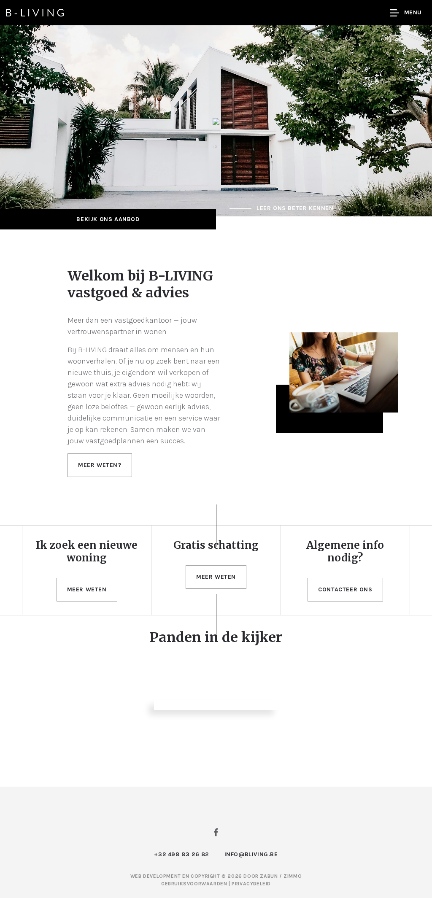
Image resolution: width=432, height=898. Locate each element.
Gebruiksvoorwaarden (195, 884)
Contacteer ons (345, 589)
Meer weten (87, 589)
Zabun (269, 876)
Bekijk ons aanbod (107, 219)
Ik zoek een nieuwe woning (87, 551)
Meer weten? (100, 465)
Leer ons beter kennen (295, 208)
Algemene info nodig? (345, 551)
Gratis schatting (216, 545)
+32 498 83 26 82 (181, 854)
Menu (413, 12)
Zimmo (293, 876)
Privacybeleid (251, 884)
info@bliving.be (251, 854)
